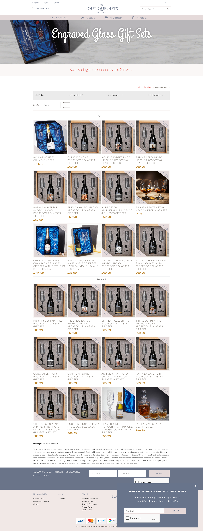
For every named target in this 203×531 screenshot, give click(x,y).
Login (45, 3)
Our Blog (61, 498)
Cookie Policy (87, 510)
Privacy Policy (87, 507)
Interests (74, 95)
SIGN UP (175, 511)
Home (140, 87)
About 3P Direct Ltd (89, 501)
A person (90, 17)
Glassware (149, 87)
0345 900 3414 (43, 8)
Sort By (36, 105)
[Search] (168, 9)
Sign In (36, 504)
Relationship (155, 95)
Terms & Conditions (89, 504)
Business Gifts (38, 498)
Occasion (113, 95)
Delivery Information (41, 501)
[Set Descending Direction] (66, 105)
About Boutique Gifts (90, 498)
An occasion (116, 17)
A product (141, 17)
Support (35, 3)
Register (56, 3)
